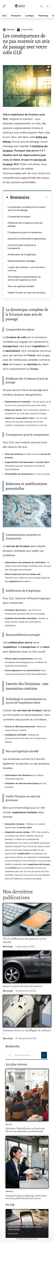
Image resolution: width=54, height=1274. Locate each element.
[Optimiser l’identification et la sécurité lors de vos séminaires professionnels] (27, 1095)
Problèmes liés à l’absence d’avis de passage (25, 224)
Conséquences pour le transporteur (25, 232)
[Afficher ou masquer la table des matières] (38, 197)
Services (8, 946)
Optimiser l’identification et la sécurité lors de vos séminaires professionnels (25, 1130)
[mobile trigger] (5, 6)
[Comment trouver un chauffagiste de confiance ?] (27, 1011)
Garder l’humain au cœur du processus (26, 292)
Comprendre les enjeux (19, 216)
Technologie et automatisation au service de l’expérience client (24, 278)
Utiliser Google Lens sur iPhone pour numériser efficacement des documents (25, 1226)
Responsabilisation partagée (21, 261)
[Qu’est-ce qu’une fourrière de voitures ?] (27, 967)
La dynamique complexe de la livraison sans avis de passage (27, 208)
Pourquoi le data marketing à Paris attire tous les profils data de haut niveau (26, 1197)
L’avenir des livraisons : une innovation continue (26, 269)
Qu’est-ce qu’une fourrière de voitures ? (23, 986)
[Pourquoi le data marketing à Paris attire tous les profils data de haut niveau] (27, 1162)
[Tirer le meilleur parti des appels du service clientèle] (27, 919)
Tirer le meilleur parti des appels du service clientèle (25, 940)
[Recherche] (41, 6)
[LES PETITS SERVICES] (19, 6)
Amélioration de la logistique (22, 254)
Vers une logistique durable (21, 286)
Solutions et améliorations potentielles (27, 238)
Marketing (9, 1191)
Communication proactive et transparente (22, 247)
